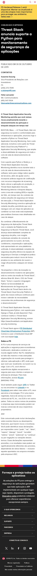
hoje (16, 337)
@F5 (24, 385)
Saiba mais (5, 17)
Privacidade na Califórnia (24, 566)
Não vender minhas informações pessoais (18, 569)
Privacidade (8, 566)
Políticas (26, 563)
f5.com (21, 378)
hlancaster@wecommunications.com (16, 103)
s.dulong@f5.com (8, 91)
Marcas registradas (14, 563)
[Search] (30, 2)
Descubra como (9, 496)
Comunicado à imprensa (12, 25)
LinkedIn (21, 388)
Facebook (5, 390)
